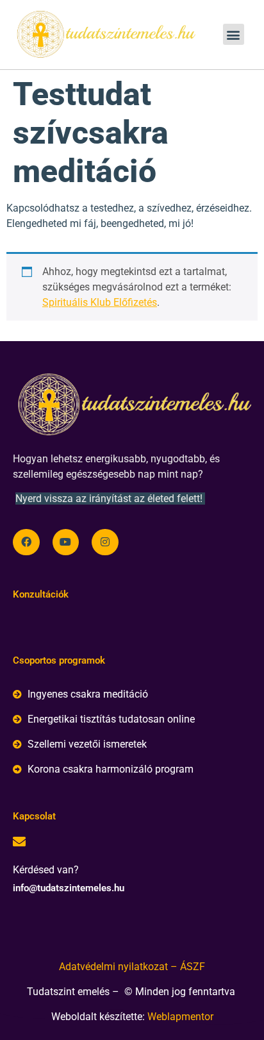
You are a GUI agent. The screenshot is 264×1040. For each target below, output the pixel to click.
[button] (233, 34)
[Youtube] (66, 542)
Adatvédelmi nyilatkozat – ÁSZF (132, 966)
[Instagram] (105, 542)
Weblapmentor (180, 1017)
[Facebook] (26, 542)
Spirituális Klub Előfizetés (99, 302)
